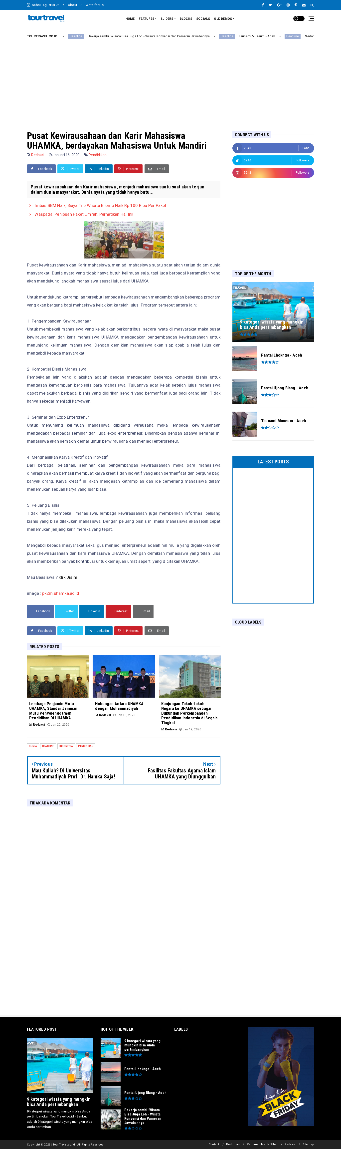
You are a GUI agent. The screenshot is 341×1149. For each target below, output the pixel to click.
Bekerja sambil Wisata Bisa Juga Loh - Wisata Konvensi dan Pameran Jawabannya (124, 36)
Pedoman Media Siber (262, 1144)
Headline (202, 36)
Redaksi (290, 1144)
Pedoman (233, 1144)
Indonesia (66, 746)
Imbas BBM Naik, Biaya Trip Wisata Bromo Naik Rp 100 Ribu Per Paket (99, 205)
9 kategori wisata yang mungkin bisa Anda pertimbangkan (59, 1101)
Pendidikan (98, 155)
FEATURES (147, 19)
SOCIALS (203, 19)
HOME (130, 19)
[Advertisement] (170, 81)
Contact (214, 1144)
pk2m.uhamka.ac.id (60, 593)
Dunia (33, 746)
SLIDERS (167, 19)
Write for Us (94, 5)
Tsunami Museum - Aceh (232, 36)
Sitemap (308, 1144)
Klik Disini (68, 577)
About (72, 5)
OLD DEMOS (223, 19)
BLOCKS (186, 19)
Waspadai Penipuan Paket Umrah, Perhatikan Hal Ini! (83, 214)
